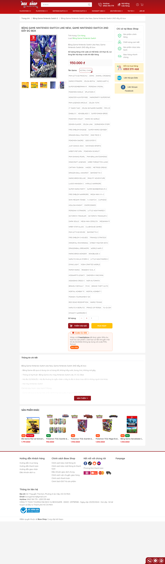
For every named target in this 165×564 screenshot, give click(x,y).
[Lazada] (99, 463)
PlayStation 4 (41, 11)
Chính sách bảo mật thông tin (64, 463)
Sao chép (74, 347)
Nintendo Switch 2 (59, 11)
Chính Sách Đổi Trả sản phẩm (64, 481)
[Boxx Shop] (29, 4)
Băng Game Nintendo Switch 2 (45, 18)
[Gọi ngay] (149, 560)
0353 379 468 (131, 69)
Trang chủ (25, 18)
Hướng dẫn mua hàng (29, 463)
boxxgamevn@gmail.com (36, 496)
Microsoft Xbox (98, 11)
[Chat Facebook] (155, 560)
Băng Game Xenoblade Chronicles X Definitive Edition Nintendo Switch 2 (132, 439)
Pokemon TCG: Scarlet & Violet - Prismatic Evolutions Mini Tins (33, 439)
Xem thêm (81, 398)
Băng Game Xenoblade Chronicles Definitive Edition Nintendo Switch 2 (107, 439)
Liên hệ (141, 11)
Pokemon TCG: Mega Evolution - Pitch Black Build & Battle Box (82, 439)
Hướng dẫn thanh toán (29, 466)
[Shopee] (94, 463)
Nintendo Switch (79, 11)
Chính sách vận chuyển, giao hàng (66, 475)
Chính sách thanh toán (61, 478)
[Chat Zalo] (161, 560)
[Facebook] (85, 463)
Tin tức (130, 11)
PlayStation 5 (25, 11)
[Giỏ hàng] (142, 4)
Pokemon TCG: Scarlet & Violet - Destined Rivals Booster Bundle (57, 439)
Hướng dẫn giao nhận (29, 469)
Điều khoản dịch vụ (27, 472)
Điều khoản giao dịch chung (63, 472)
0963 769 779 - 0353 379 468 (38, 499)
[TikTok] (90, 463)
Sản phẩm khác (115, 11)
